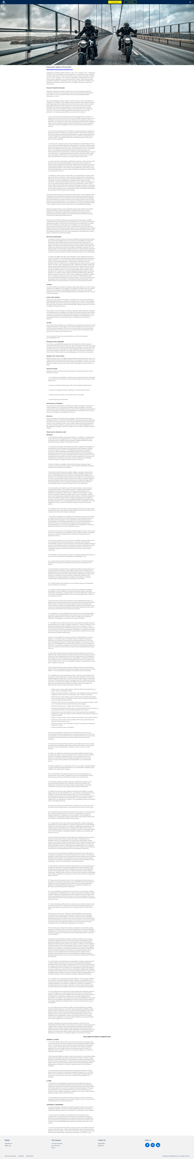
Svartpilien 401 (8, 1143)
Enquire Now (114, 2)
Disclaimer (21, 1156)
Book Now (101, 1145)
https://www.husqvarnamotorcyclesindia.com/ (60, 69)
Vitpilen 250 (8, 1145)
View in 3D (130, 2)
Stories (53, 1148)
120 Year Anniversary (56, 1143)
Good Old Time (55, 1145)
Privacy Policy (29, 1156)
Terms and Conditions (10, 1156)
